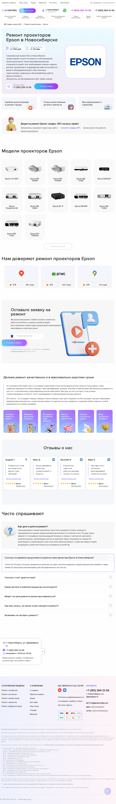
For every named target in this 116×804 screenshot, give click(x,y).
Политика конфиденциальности (71, 697)
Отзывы (33, 710)
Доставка (34, 702)
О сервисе (34, 690)
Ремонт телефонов (9, 690)
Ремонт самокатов (9, 702)
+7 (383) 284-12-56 (104, 10)
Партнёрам (64, 3)
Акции (33, 3)
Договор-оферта (65, 705)
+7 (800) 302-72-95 (81, 10)
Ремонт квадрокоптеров (12, 706)
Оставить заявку (46, 86)
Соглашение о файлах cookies (70, 701)
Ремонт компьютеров (10, 698)
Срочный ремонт (27, 11)
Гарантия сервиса (9, 3)
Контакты (53, 3)
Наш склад (23, 3)
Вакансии (42, 3)
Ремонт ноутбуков (9, 694)
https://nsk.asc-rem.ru (11, 787)
